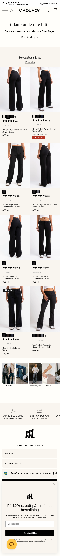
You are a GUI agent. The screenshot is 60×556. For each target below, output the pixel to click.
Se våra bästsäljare (30, 57)
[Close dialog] (54, 484)
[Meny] (4, 10)
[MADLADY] (29, 10)
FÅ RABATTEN (30, 533)
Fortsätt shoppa (30, 37)
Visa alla (30, 62)
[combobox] (6, 473)
